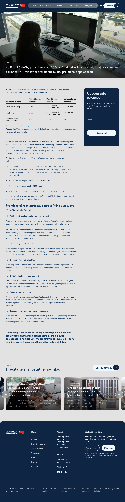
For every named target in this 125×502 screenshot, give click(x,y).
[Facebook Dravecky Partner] (62, 472)
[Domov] (15, 432)
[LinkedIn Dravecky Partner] (58, 472)
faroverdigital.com (112, 488)
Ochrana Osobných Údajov (49, 489)
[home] (15, 6)
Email (89, 119)
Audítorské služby (38, 448)
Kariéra (60, 5)
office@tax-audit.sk (64, 459)
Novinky (79, 5)
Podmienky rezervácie (85, 489)
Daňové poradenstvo (39, 444)
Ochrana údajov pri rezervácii (68, 489)
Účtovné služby (37, 453)
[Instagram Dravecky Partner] (66, 472)
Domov (33, 5)
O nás (41, 5)
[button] (95, 6)
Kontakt (70, 5)
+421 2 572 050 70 (63, 462)
